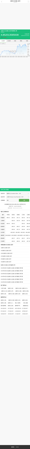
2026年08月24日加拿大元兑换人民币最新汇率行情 (12, 276)
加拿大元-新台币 (11, 288)
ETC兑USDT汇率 (26, 308)
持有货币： (3, 193)
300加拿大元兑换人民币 (6, 259)
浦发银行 (3, 235)
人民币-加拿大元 (4, 288)
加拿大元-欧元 (18, 288)
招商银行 (3, 226)
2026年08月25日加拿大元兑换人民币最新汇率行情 (12, 273)
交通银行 (3, 229)
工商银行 (3, 220)
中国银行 (3, 217)
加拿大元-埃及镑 (18, 300)
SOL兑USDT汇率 (4, 308)
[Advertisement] (15, 14)
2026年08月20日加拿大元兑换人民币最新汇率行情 (12, 282)
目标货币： (3, 196)
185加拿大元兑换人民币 (6, 261)
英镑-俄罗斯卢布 (4, 305)
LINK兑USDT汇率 (26, 313)
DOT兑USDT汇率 (12, 308)
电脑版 (17, 447)
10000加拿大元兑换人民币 (6, 253)
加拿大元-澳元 (18, 291)
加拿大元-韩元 (26, 291)
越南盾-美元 (25, 305)
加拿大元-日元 (4, 291)
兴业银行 (3, 241)
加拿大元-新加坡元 (5, 293)
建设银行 (3, 238)
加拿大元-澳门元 (4, 300)
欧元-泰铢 (26, 302)
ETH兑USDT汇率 (11, 311)
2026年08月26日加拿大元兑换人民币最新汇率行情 (12, 270)
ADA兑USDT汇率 (4, 313)
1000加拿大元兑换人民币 (6, 256)
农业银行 (3, 223)
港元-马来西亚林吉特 (19, 302)
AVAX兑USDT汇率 (12, 313)
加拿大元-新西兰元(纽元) (20, 293)
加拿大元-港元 (11, 293)
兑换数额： (3, 200)
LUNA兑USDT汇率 (19, 311)
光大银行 (3, 232)
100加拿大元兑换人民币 (6, 250)
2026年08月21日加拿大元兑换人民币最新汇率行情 (12, 279)
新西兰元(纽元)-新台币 (13, 305)
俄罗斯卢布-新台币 (19, 305)
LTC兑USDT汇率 (18, 313)
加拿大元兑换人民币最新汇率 (8, 265)
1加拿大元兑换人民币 (5, 247)
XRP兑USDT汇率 (26, 311)
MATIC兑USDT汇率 (19, 308)
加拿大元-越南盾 (4, 302)
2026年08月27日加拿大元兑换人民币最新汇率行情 (12, 268)
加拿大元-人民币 (11, 302)
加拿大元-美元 (11, 300)
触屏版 (12, 447)
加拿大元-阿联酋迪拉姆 (13, 291)
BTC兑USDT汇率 (4, 311)
